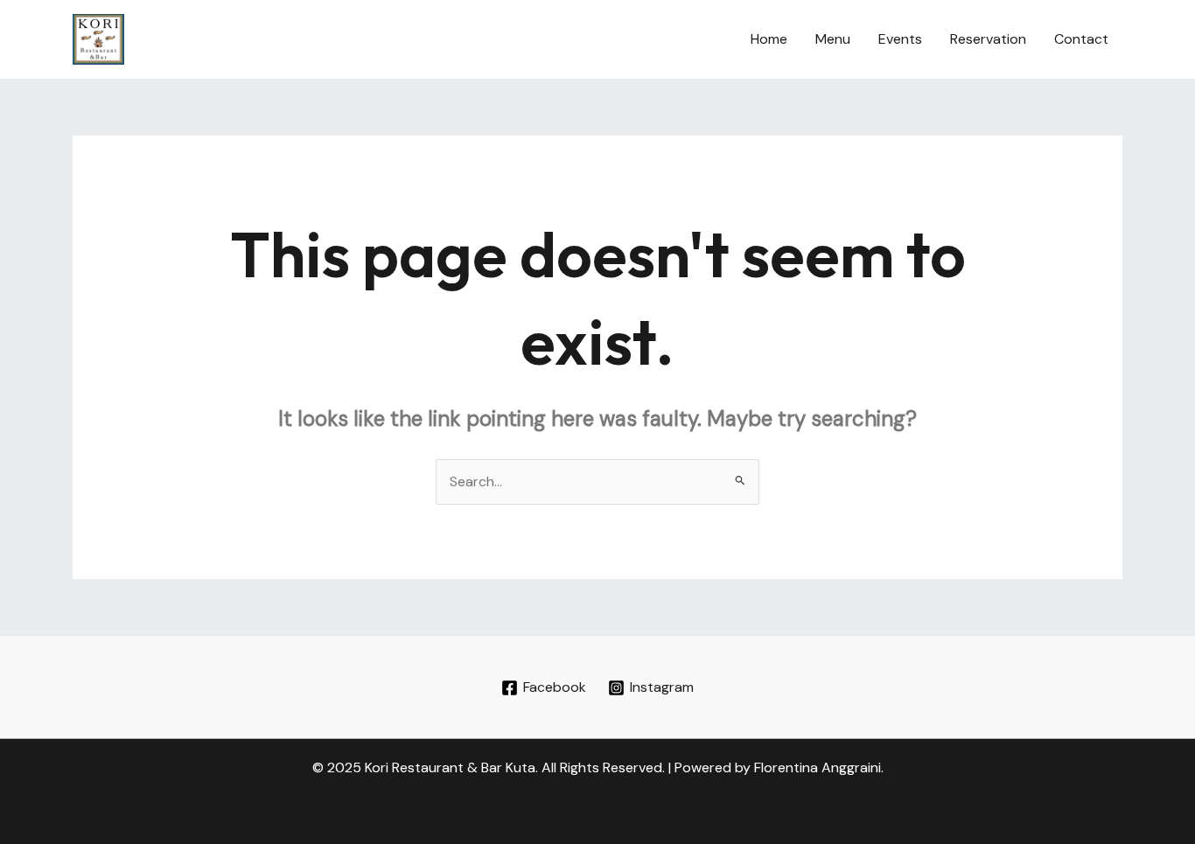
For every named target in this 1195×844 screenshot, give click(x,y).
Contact (1081, 39)
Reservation (988, 39)
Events (900, 39)
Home (769, 39)
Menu (832, 39)
